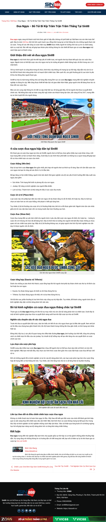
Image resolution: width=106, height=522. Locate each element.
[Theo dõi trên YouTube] (30, 510)
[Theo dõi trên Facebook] (19, 510)
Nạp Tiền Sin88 (34, 12)
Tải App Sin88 (65, 12)
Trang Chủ (5, 21)
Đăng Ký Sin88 (19, 12)
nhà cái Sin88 (22, 441)
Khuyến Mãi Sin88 (94, 12)
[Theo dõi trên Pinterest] (26, 510)
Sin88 (7, 12)
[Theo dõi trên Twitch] (34, 510)
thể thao (14, 21)
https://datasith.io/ (31, 451)
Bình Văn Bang (64, 32)
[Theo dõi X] (22, 510)
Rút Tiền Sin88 (50, 12)
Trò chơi (78, 12)
